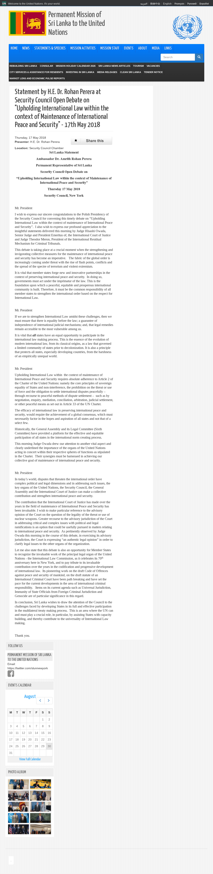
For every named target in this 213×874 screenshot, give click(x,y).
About (142, 48)
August (30, 696)
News (26, 48)
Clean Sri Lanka (130, 72)
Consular (46, 66)
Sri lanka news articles (114, 66)
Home (14, 48)
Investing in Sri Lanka (80, 72)
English (167, 3)
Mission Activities (82, 48)
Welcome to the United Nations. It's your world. (34, 3)
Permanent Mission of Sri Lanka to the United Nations (76, 23)
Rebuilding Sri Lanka (23, 66)
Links (168, 48)
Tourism (138, 66)
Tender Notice (153, 72)
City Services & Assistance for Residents (36, 72)
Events (128, 48)
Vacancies (153, 66)
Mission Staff (109, 48)
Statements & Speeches (50, 48)
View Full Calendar (30, 759)
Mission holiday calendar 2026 (75, 66)
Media (156, 48)
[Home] (4, 3)
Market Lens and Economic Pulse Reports (37, 78)
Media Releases (107, 72)
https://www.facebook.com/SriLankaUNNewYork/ (10, 673)
